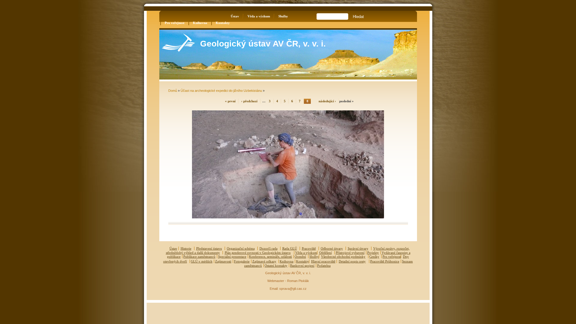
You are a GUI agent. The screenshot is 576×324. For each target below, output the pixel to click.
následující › (327, 101)
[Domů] (178, 50)
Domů (172, 90)
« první (230, 101)
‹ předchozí (249, 101)
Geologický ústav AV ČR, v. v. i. (263, 43)
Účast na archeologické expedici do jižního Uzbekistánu (221, 90)
